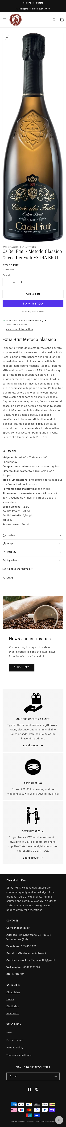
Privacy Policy (14, 1040)
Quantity (7, 275)
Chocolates (13, 992)
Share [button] (9, 577)
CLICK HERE (21, 667)
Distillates (12, 1006)
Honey (10, 999)
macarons (12, 1013)
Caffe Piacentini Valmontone (28, 1121)
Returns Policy (14, 1047)
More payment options (33, 311)
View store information (19, 329)
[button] (4, 19)
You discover (31, 745)
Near (9, 1032)
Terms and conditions (19, 1055)
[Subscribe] (55, 1076)
